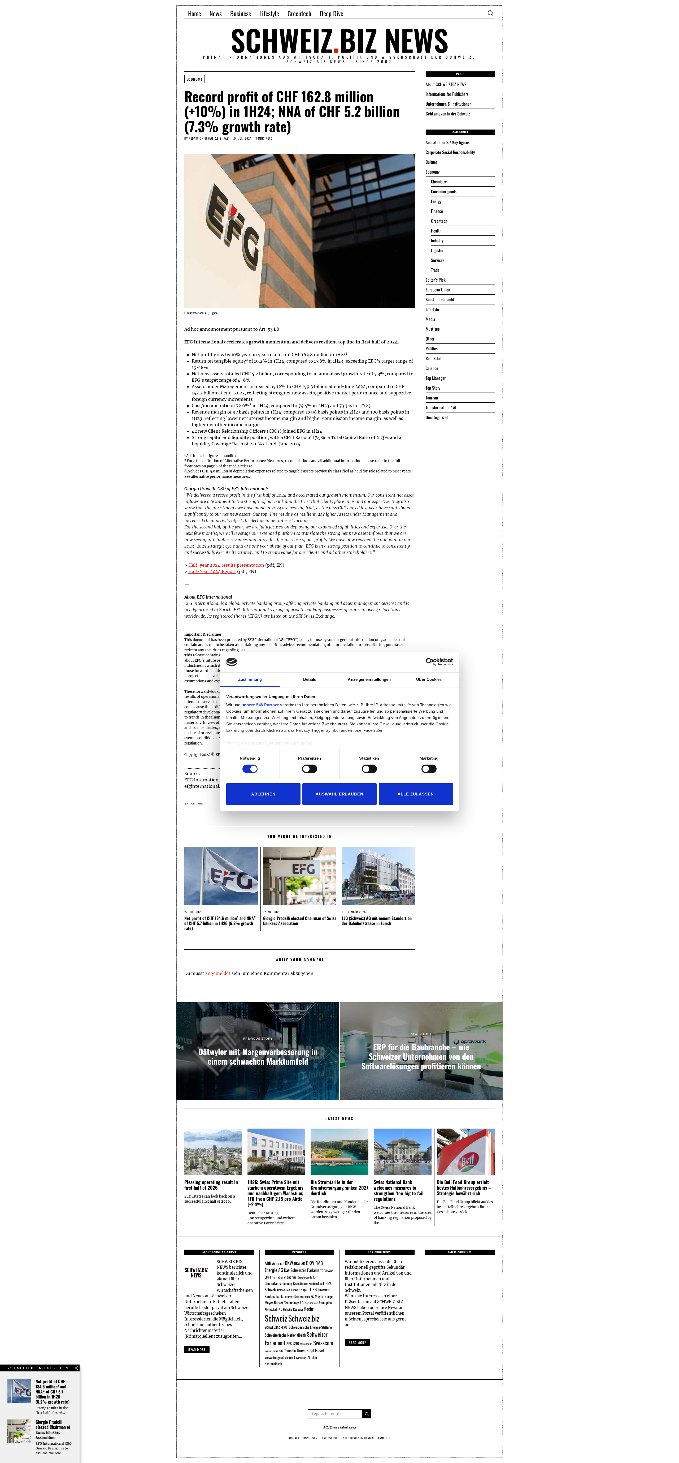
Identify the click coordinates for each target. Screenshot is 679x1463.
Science (432, 368)
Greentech (299, 13)
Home (194, 13)
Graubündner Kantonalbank (308, 1283)
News (216, 13)
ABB (268, 1263)
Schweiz (276, 1318)
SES (289, 1343)
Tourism (432, 397)
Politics (432, 348)
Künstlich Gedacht (440, 299)
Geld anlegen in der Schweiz (448, 113)
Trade (435, 270)
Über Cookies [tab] (429, 679)
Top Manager (436, 378)
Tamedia (290, 1350)
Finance (437, 211)
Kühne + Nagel (299, 1289)
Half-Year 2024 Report (212, 571)
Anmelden (384, 1438)
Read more (197, 1349)
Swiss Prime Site (274, 1351)
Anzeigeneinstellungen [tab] (369, 679)
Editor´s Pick (436, 280)
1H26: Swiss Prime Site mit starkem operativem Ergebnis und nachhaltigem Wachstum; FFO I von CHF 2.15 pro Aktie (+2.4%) (275, 1193)
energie (292, 1277)
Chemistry (439, 181)
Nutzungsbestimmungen (358, 1438)
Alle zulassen (416, 794)
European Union (438, 289)
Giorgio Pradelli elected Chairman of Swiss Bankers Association (299, 920)
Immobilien (283, 1289)
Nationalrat (311, 1303)
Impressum (310, 1438)
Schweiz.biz (303, 1318)
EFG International (275, 1277)
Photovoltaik (271, 1309)
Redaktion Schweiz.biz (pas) (209, 138)
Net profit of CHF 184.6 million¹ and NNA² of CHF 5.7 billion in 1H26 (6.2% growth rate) (220, 923)
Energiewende (305, 1277)
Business (240, 13)
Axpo (275, 1263)
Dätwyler (328, 1270)
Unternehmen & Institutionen (448, 104)
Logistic (437, 250)
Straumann (306, 1343)
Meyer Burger (324, 1296)
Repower (298, 1309)
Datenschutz (330, 1438)
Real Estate (434, 358)
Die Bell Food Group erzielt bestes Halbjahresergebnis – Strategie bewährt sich (464, 1187)
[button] (366, 1413)
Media (430, 319)
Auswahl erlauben (339, 794)
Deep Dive (331, 13)
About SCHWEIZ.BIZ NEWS (446, 84)
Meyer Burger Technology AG (284, 1302)
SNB (296, 1343)
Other (430, 338)
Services (437, 260)
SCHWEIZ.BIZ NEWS (276, 1327)
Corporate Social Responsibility (450, 152)
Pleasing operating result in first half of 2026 (211, 1184)
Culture (431, 162)
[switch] (309, 768)
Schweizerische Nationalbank (285, 1335)
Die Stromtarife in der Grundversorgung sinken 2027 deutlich (339, 1187)
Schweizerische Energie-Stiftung (310, 1327)
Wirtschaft (301, 1358)
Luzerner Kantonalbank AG (299, 1296)
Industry (437, 240)
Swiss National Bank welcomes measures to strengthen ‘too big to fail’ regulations (399, 1190)
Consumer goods (443, 191)
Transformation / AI (441, 407)
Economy (194, 79)
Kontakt (294, 1438)
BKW (289, 1262)
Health (436, 230)
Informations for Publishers (447, 94)
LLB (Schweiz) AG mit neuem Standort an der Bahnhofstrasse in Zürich (377, 920)
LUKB (312, 1289)
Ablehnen (263, 794)
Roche (309, 1309)
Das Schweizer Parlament (303, 1270)
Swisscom (323, 1343)
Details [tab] (309, 679)
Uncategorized (437, 417)
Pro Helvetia (285, 1309)
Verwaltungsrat (274, 1357)
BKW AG (299, 1263)
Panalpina (325, 1302)
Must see (433, 329)
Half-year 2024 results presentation (226, 565)
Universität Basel (310, 1350)
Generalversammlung (278, 1283)
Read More (357, 1342)
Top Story (433, 388)
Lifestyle (269, 13)
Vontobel (290, 1357)
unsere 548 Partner (260, 705)
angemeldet (217, 973)
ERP (315, 1277)
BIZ (282, 1264)
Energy (436, 201)
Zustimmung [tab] (250, 679)
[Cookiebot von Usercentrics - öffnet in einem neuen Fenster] (430, 662)
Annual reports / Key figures (447, 142)
